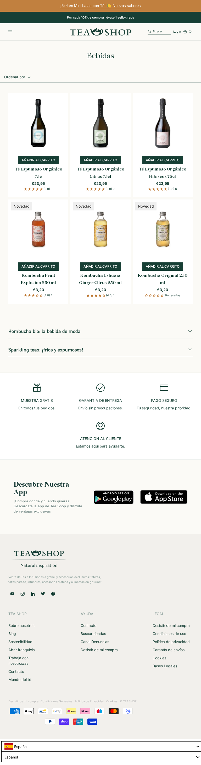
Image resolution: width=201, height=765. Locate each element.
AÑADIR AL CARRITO (40, 161)
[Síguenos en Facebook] (53, 594)
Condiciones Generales (56, 701)
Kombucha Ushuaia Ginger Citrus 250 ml (100, 279)
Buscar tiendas (93, 633)
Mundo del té (19, 679)
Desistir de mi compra (99, 650)
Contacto (16, 671)
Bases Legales (165, 666)
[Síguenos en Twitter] (43, 594)
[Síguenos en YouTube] (12, 594)
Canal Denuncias (95, 641)
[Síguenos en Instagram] (22, 594)
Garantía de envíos (169, 650)
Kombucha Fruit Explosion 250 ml (38, 279)
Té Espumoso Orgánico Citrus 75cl (100, 173)
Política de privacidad (171, 641)
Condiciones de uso (169, 633)
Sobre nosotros (21, 625)
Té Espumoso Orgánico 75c (38, 173)
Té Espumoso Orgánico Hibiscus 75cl (162, 173)
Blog (12, 633)
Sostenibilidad (20, 641)
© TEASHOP (128, 701)
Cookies (159, 658)
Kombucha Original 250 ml (162, 279)
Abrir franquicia (21, 650)
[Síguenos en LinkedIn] (33, 594)
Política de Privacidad (89, 701)
